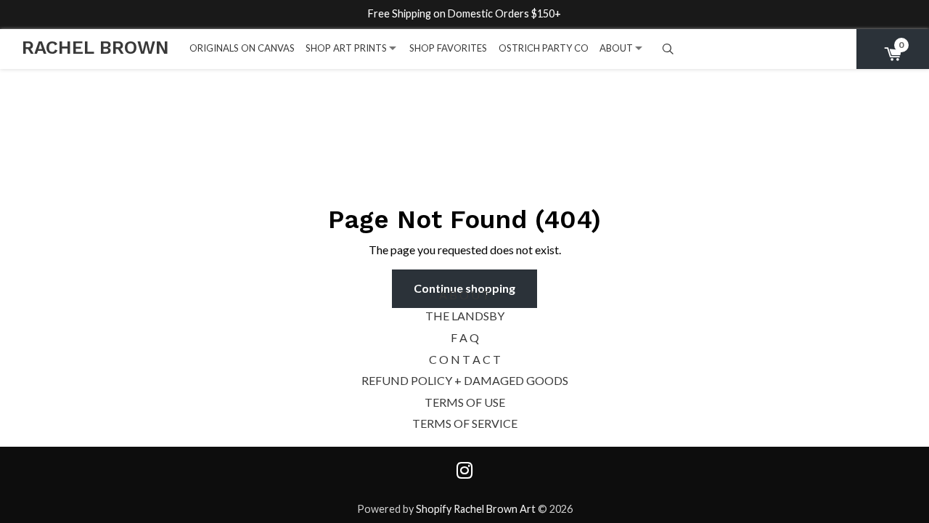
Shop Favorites (448, 48)
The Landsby (464, 316)
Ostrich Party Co (544, 48)
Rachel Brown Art (495, 509)
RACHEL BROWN (95, 47)
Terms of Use (465, 402)
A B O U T (464, 294)
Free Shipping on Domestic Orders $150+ (464, 13)
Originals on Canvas (242, 48)
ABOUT (616, 48)
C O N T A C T (465, 359)
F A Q (465, 337)
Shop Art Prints (346, 48)
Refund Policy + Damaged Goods (464, 380)
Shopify (433, 509)
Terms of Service (464, 423)
